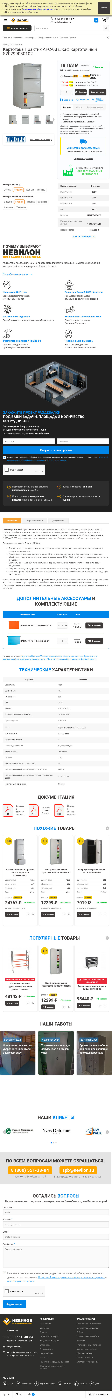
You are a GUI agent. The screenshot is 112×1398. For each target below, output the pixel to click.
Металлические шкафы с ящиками (63, 659)
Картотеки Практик (30, 656)
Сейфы (80, 1332)
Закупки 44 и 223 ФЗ (49, 1341)
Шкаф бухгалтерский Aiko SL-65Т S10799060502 (92, 871)
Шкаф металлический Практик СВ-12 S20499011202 (56, 871)
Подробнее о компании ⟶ (17, 274)
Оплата (43, 1332)
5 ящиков (42, 201)
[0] (104, 20)
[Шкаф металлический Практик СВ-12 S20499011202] (56, 851)
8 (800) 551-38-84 (30, 1170)
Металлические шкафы (51, 656)
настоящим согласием (56, 460)
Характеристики (35, 520)
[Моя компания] (19, 1321)
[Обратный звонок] (96, 20)
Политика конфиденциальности (55, 1362)
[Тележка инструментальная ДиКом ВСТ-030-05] (92, 961)
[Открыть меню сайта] (6, 20)
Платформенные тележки (89, 1345)
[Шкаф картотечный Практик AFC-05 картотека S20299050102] (20, 851)
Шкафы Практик (88, 659)
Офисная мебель (84, 1353)
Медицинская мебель (87, 1349)
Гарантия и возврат (49, 1336)
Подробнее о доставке (83, 158)
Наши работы (46, 1353)
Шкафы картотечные (73, 656)
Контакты (44, 1357)
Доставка (44, 1328)
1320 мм (30, 189)
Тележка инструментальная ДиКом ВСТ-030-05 (92, 987)
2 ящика (8, 201)
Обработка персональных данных (52, 1367)
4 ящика (31, 201)
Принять (104, 8)
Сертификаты (46, 1349)
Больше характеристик (84, 236)
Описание (12, 520)
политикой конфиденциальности (39, 9)
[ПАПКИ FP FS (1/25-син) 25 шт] (14, 645)
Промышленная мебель (88, 1336)
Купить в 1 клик (97, 92)
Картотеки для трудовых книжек (30, 659)
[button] (107, 828)
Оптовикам (45, 1345)
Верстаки (81, 1341)
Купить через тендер (95, 76)
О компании (45, 1324)
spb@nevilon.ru (63, 22)
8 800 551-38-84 (63, 18)
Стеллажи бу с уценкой (87, 1362)
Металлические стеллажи (89, 1324)
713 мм (7, 189)
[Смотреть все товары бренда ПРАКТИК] (15, 139)
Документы (58, 520)
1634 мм (41, 189)
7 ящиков (21, 207)
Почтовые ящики (85, 1357)
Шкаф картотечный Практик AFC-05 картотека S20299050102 (20, 872)
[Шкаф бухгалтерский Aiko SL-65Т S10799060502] (92, 851)
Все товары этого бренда (41, 139)
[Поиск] (106, 28)
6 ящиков (8, 207)
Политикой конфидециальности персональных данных (71, 1277)
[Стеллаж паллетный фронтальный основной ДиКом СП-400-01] (20, 961)
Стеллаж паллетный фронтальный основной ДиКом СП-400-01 (20, 986)
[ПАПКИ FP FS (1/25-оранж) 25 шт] (14, 629)
